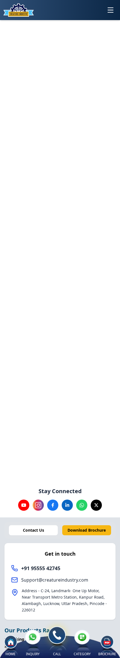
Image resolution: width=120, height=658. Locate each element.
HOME (11, 654)
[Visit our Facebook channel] (52, 505)
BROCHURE (107, 654)
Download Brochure (87, 530)
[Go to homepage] (18, 10)
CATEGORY (82, 654)
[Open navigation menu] (110, 10)
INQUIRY (33, 654)
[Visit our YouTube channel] (23, 505)
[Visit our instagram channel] (38, 505)
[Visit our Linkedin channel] (67, 505)
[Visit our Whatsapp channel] (81, 505)
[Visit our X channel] (96, 505)
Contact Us (33, 530)
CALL (57, 654)
